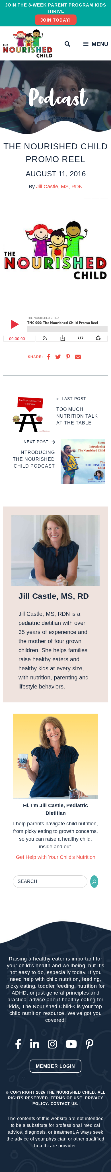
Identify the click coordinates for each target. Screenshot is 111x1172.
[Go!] (94, 881)
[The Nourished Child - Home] (28, 43)
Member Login (55, 1066)
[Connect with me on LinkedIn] (36, 1044)
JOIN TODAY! (55, 20)
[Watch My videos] (72, 1044)
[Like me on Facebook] (19, 1044)
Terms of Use (66, 1098)
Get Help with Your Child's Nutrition (55, 857)
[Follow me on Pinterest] (91, 1044)
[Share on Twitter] (58, 357)
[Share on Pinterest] (67, 357)
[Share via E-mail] (78, 357)
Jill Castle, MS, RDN (59, 186)
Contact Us (64, 1104)
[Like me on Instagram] (54, 1044)
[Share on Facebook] (48, 357)
